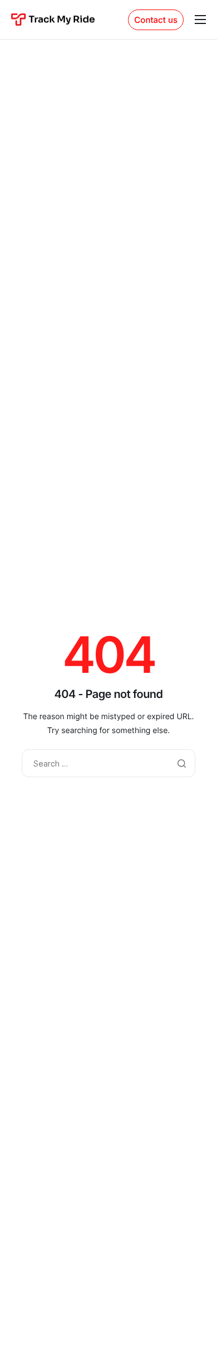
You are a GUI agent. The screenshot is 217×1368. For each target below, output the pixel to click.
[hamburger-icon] (200, 19)
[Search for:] (108, 764)
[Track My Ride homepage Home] (53, 19)
